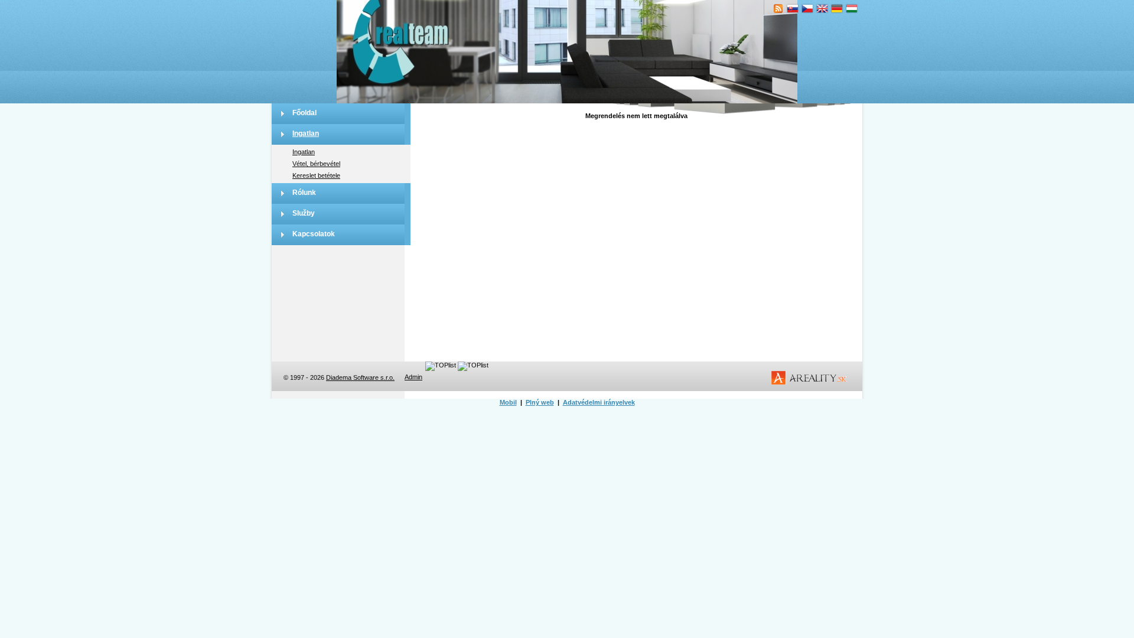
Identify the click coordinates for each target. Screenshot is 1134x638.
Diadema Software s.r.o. (360, 377)
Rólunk (304, 192)
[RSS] (778, 9)
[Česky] (807, 9)
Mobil (508, 402)
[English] (822, 9)
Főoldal (304, 113)
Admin (413, 376)
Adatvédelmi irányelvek (599, 402)
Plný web (540, 402)
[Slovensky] (793, 9)
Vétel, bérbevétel (316, 163)
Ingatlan (305, 133)
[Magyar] (852, 9)
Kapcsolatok (313, 234)
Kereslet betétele (316, 175)
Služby (303, 213)
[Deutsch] (837, 9)
